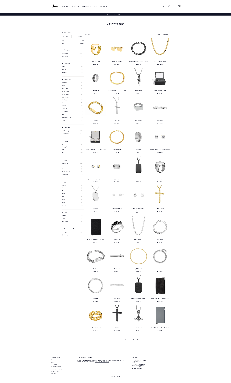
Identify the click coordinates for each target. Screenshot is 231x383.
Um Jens (53, 373)
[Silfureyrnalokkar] (117, 195)
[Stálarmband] (160, 226)
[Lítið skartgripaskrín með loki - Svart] (95, 137)
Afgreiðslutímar (55, 357)
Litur (65, 182)
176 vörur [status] (88, 34)
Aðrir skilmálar (55, 371)
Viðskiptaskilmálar (56, 366)
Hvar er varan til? (69, 229)
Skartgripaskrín (86, 6)
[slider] (63, 41)
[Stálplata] (95, 195)
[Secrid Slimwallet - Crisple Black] (95, 226)
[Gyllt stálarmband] (117, 137)
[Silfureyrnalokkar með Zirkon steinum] (138, 195)
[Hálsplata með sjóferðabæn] (138, 285)
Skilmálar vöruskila (56, 369)
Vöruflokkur (67, 50)
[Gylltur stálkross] (160, 195)
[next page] (138, 340)
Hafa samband (55, 360)
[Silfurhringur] (138, 107)
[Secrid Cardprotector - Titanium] (160, 315)
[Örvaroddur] (138, 78)
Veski (95, 6)
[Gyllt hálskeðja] (138, 256)
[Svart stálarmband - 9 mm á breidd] (138, 48)
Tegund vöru (67, 79)
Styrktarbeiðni (55, 364)
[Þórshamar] (138, 315)
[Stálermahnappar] (117, 48)
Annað (65, 212)
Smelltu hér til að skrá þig (102, 361)
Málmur (66, 141)
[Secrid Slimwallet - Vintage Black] (160, 285)
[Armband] (95, 107)
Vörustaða (67, 127)
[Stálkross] (117, 107)
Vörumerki (67, 63)
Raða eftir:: (162, 34)
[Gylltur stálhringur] (95, 48)
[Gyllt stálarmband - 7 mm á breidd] (117, 78)
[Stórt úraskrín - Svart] (160, 78)
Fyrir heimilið (103, 6)
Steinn (65, 160)
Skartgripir (65, 6)
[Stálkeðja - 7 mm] (138, 226)
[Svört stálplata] (138, 166)
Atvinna (53, 362)
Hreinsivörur (76, 6)
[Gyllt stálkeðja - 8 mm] (160, 48)
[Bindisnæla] (160, 107)
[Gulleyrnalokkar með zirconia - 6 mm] (160, 137)
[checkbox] (72, 53)
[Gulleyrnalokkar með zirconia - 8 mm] (95, 166)
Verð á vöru (67, 32)
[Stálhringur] (95, 78)
